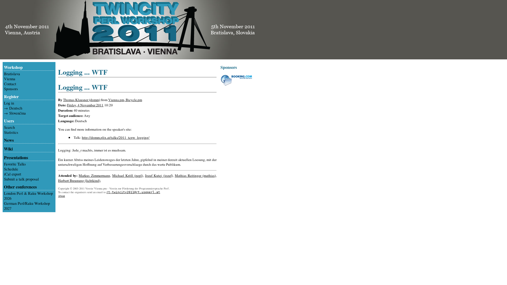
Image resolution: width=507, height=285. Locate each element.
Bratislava (12, 73)
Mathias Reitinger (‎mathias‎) (195, 175)
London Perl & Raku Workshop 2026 (28, 196)
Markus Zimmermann (94, 175)
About (61, 196)
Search (9, 127)
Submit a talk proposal (21, 179)
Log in (9, 103)
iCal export (12, 174)
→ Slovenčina (15, 113)
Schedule (11, 169)
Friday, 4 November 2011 (85, 105)
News (9, 140)
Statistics (11, 132)
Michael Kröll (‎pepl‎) (127, 175)
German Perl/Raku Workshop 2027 (27, 206)
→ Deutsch (13, 108)
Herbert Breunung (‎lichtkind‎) (79, 180)
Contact (10, 83)
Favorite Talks (15, 164)
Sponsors (11, 88)
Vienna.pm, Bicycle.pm (125, 99)
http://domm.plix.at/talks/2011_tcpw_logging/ (115, 137)
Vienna (9, 78)
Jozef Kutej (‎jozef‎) (158, 175)
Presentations (16, 157)
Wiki (8, 149)
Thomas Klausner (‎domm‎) (81, 99)
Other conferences (20, 187)
